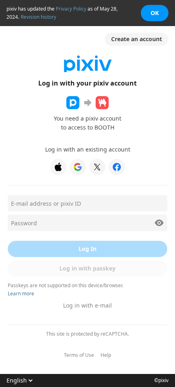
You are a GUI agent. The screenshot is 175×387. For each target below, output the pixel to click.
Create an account (136, 39)
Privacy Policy (71, 8)
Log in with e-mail (87, 305)
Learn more (21, 293)
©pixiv (161, 380)
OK (155, 13)
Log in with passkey (87, 268)
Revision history (38, 16)
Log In (87, 249)
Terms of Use (79, 355)
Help (106, 355)
